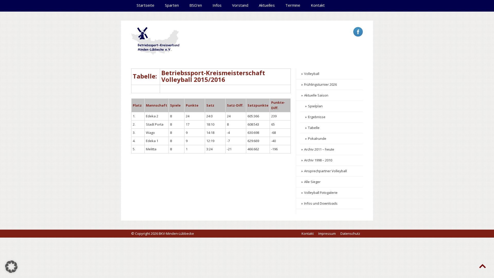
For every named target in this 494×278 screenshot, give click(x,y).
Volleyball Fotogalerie (321, 192)
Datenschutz (350, 233)
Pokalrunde (317, 138)
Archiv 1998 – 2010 (318, 160)
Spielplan (315, 106)
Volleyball (311, 73)
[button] (11, 266)
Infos (217, 5)
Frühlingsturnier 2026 (320, 84)
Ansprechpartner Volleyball (325, 171)
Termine (292, 5)
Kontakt (318, 5)
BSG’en (195, 5)
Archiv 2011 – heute (319, 149)
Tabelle (314, 127)
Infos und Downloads (321, 203)
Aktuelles (267, 5)
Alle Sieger (312, 181)
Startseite (145, 5)
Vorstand (240, 5)
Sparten (172, 5)
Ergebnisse (316, 117)
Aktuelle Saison (316, 95)
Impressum (327, 233)
